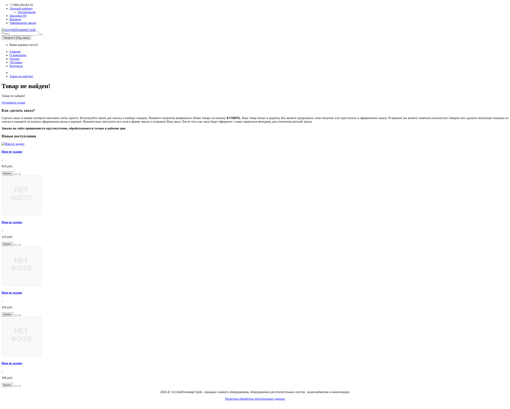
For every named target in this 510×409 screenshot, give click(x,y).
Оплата (15, 58)
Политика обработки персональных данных (255, 398)
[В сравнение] (19, 174)
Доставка (16, 62)
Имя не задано (12, 151)
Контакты (16, 66)
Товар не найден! (21, 76)
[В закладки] (15, 174)
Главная (15, 51)
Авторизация (26, 12)
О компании (18, 55)
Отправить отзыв (13, 102)
